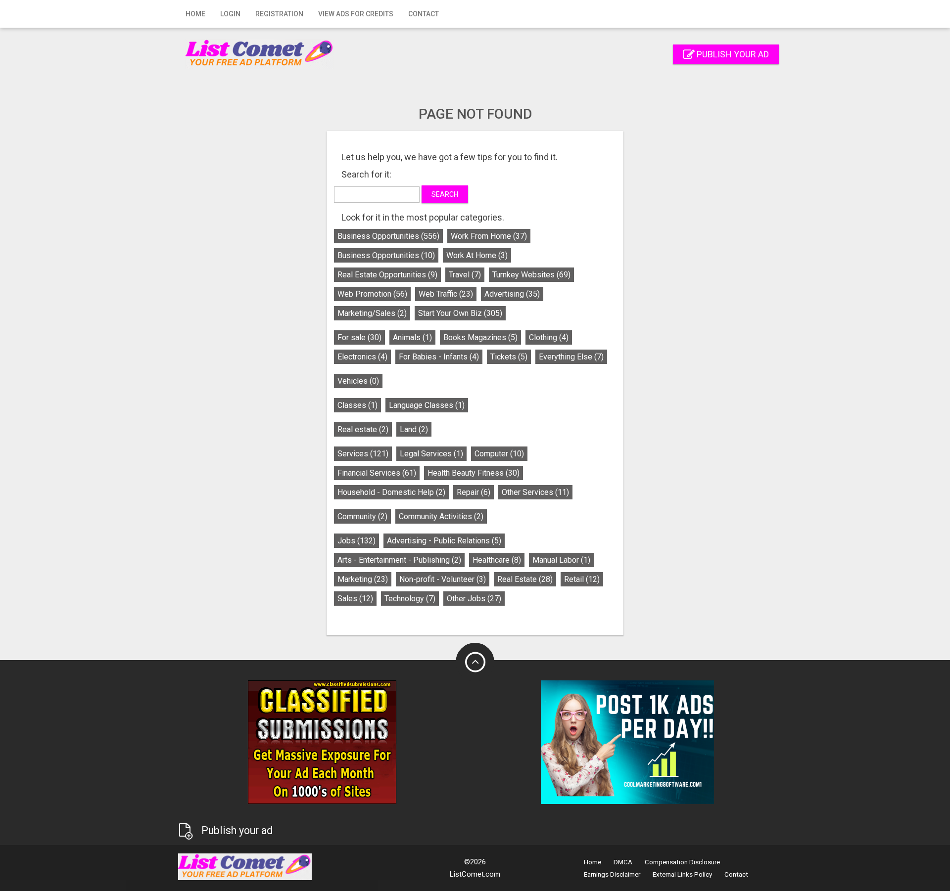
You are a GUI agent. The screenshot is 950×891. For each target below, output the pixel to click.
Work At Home (477, 255)
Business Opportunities (388, 236)
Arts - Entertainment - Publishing (399, 560)
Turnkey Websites (531, 274)
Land (414, 429)
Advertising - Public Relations (444, 540)
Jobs (356, 540)
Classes (357, 405)
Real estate (362, 429)
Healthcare (497, 560)
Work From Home (489, 236)
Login (230, 14)
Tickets (508, 356)
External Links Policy (682, 874)
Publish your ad (732, 54)
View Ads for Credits (355, 14)
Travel (465, 274)
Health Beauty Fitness (474, 473)
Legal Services (431, 453)
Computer (499, 453)
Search (444, 194)
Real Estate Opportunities (387, 274)
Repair (473, 492)
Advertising (512, 294)
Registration (279, 14)
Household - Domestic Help (391, 492)
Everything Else (571, 356)
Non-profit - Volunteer (442, 579)
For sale (359, 337)
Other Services (535, 492)
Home (195, 14)
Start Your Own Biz (460, 313)
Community (362, 516)
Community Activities (441, 516)
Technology (409, 598)
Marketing (362, 579)
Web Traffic (446, 294)
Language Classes (427, 405)
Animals (412, 337)
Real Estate (525, 579)
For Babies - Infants (439, 356)
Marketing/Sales (372, 313)
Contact (423, 14)
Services (362, 453)
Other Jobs (474, 598)
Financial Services (376, 473)
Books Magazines (480, 337)
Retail (582, 579)
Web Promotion (372, 294)
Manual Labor (561, 560)
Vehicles (358, 381)
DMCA (623, 862)
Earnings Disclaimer (612, 874)
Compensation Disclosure (682, 862)
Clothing (549, 337)
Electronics (362, 356)
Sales (355, 598)
